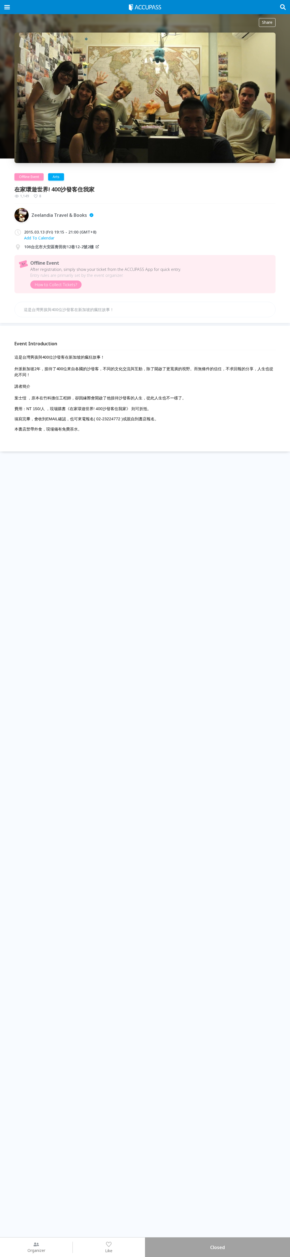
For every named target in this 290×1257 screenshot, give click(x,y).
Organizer (36, 1250)
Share (267, 22)
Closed (217, 1247)
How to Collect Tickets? (56, 284)
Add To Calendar (39, 238)
